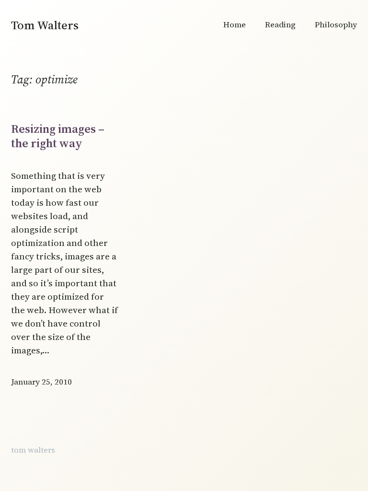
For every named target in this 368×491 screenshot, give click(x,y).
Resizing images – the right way (57, 136)
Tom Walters (45, 25)
